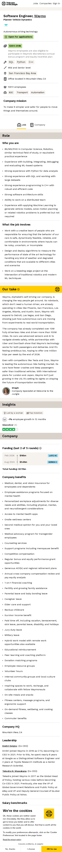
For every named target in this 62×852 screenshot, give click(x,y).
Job (24, 124)
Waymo (40, 16)
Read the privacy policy (12, 840)
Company (40, 124)
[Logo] (10, 4)
